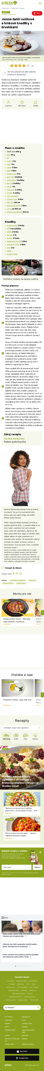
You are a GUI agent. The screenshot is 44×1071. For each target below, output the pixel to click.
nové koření (11, 180)
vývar (9, 209)
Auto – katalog (33, 987)
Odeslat (37, 867)
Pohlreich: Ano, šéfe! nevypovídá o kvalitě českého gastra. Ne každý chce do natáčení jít (20, 945)
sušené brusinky (13, 244)
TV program (12, 984)
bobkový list (11, 174)
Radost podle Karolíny (12, 518)
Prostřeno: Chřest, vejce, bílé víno (17, 700)
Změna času (20, 984)
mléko (9, 232)
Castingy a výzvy (27, 1023)
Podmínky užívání (10, 1030)
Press (24, 1020)
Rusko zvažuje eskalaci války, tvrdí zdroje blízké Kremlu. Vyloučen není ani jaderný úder (22, 935)
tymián (9, 193)
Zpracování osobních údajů (28, 1031)
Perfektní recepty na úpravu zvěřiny (20, 279)
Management (26, 1017)
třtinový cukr (12, 199)
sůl (8, 158)
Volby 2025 (24, 990)
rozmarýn (11, 190)
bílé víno (10, 202)
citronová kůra (12, 196)
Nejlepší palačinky (23, 1000)
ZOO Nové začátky (22, 987)
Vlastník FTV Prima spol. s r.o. (12, 1040)
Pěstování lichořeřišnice (15, 997)
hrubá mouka (12, 225)
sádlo (9, 170)
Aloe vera (29, 993)
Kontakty (24, 1027)
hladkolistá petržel (14, 241)
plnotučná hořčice (14, 205)
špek (8, 155)
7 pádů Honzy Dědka (13, 990)
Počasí (33, 984)
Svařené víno (32, 990)
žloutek (10, 235)
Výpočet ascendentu (29, 997)
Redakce (24, 1039)
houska (9, 238)
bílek (9, 248)
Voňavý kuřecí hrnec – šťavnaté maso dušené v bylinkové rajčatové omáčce (16, 620)
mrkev (9, 161)
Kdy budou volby (11, 987)
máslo (9, 167)
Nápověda (25, 1035)
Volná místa (8, 1020)
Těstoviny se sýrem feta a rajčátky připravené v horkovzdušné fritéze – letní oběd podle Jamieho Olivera (21, 810)
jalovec (9, 183)
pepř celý (10, 177)
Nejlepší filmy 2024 (21, 981)
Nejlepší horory (33, 981)
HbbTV (7, 1027)
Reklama (7, 1023)
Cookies (7, 1035)
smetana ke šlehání (14, 212)
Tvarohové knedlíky (10, 1000)
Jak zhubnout (10, 981)
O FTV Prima (8, 1017)
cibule (9, 186)
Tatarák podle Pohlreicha (18, 993)
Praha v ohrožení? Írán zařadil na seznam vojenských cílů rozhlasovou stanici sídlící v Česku (21, 956)
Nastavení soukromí (28, 1044)
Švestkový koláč (34, 1000)
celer (9, 164)
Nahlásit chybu (9, 1044)
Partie (27, 984)
